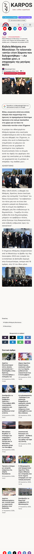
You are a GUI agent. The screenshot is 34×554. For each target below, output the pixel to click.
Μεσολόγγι (7, 326)
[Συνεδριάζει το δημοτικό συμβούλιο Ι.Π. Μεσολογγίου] (25, 492)
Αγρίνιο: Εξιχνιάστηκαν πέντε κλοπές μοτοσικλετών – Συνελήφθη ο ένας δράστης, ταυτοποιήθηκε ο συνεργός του (8, 370)
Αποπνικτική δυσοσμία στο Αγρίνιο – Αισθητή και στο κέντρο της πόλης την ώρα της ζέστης (25, 436)
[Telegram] (15, 28)
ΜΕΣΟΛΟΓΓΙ (21, 73)
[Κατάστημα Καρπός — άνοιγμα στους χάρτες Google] (17, 7)
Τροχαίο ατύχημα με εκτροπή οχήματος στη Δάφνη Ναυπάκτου (8, 470)
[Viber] (5, 33)
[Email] (5, 337)
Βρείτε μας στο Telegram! (11, 17)
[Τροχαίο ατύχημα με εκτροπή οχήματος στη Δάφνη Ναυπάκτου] (9, 459)
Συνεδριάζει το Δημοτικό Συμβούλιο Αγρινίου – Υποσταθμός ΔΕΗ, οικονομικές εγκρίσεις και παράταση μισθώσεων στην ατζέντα (8, 404)
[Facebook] (25, 28)
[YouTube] (5, 28)
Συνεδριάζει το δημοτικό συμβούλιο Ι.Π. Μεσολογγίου (23, 501)
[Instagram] (20, 28)
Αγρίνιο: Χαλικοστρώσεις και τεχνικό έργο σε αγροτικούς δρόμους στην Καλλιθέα (8, 503)
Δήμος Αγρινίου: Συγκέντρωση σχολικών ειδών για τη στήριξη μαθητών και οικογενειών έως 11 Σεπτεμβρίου (24, 369)
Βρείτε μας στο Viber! (26, 17)
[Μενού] (30, 25)
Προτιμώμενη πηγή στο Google (18, 20)
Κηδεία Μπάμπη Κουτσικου (12, 322)
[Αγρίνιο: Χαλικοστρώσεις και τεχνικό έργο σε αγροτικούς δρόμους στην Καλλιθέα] (9, 492)
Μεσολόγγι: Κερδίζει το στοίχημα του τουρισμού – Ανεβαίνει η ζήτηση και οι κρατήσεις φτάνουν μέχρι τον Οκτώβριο (7, 439)
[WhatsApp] (20, 342)
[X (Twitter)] (13, 337)
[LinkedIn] (13, 342)
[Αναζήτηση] (18, 24)
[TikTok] (10, 28)
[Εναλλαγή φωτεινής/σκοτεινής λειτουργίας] (24, 24)
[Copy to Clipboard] (5, 342)
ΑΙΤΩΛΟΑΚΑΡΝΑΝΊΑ (10, 73)
